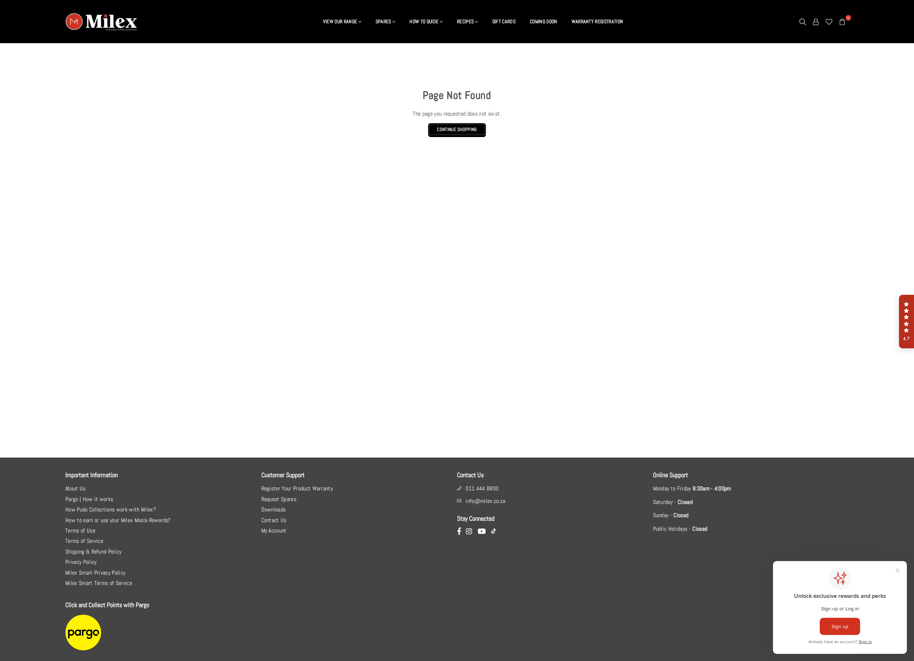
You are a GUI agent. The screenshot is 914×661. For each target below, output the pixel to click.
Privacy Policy (80, 562)
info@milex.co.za (485, 501)
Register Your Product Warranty (297, 488)
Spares (384, 21)
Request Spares (278, 499)
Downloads (273, 509)
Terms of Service (84, 541)
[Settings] (815, 21)
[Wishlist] (829, 21)
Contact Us (274, 520)
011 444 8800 (482, 488)
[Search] (802, 21)
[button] (906, 321)
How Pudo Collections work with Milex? (110, 509)
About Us (75, 488)
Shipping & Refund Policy (93, 551)
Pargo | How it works (89, 499)
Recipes (466, 21)
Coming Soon (543, 21)
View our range (340, 21)
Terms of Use (80, 530)
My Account (274, 530)
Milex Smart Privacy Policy (95, 572)
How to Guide (425, 21)
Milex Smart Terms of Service (98, 583)
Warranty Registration (597, 21)
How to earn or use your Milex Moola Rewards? (117, 520)
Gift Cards (504, 21)
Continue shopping (457, 129)
